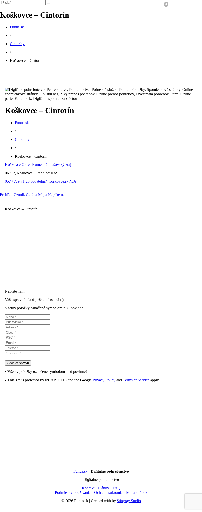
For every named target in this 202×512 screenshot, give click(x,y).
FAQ (116, 488)
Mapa (42, 195)
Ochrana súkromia (108, 492)
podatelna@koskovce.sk (49, 181)
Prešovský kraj (59, 164)
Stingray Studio (129, 501)
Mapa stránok (136, 492)
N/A (72, 181)
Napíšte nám (57, 195)
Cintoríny (17, 44)
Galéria (31, 195)
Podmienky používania (73, 492)
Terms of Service (136, 380)
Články (103, 488)
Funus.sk (17, 27)
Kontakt (88, 488)
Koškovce (13, 164)
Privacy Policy (104, 380)
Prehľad (6, 195)
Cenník (19, 195)
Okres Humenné (34, 164)
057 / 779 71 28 (17, 181)
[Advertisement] (101, 250)
